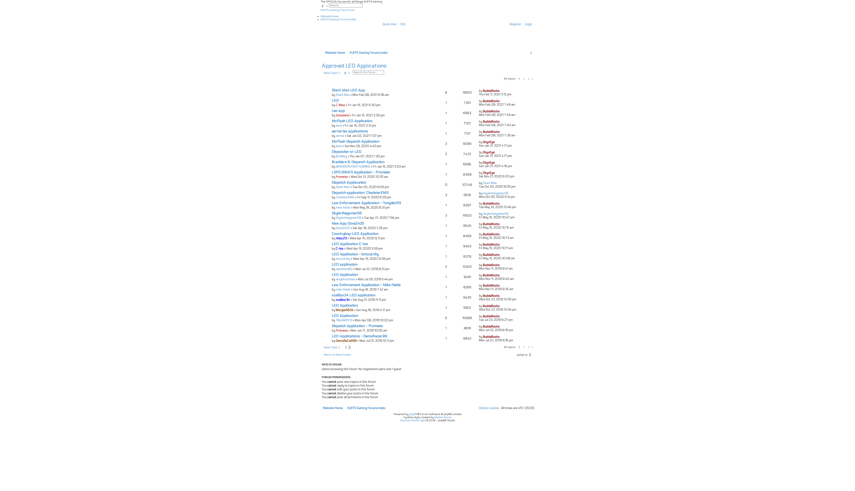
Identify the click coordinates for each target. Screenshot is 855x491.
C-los (339, 248)
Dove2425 (343, 228)
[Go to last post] (501, 91)
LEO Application (345, 275)
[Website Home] (350, 34)
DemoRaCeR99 (346, 341)
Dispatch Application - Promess (357, 326)
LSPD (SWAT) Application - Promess (361, 172)
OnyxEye (489, 142)
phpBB (413, 414)
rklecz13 (341, 238)
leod (339, 125)
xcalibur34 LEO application (353, 295)
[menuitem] (401, 24)
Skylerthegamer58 (495, 193)
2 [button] (524, 78)
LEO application (345, 264)
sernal (340, 136)
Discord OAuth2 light (413, 420)
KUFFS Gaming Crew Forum (338, 10)
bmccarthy (343, 259)
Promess (342, 177)
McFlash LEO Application (352, 121)
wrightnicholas (345, 279)
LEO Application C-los (350, 244)
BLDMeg (341, 156)
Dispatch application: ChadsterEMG (360, 193)
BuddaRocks (491, 91)
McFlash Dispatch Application (355, 141)
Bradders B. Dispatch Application (358, 162)
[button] (532, 79)
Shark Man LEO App (348, 90)
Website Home (330, 16)
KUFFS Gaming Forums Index (338, 19)
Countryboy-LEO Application (355, 234)
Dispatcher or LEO (347, 152)
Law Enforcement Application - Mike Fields (366, 285)
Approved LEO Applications (354, 66)
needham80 (344, 269)
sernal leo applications (350, 131)
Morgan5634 (344, 310)
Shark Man (343, 95)
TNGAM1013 (344, 320)
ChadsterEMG (345, 197)
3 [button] (528, 78)
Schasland (342, 115)
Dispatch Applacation (349, 182)
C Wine (340, 105)
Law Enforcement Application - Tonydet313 (366, 203)
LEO (335, 100)
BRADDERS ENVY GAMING (353, 166)
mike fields (343, 207)
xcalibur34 (343, 300)
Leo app (338, 111)
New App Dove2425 (348, 223)
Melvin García (443, 417)
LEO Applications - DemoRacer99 (359, 336)
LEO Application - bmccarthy (355, 254)
